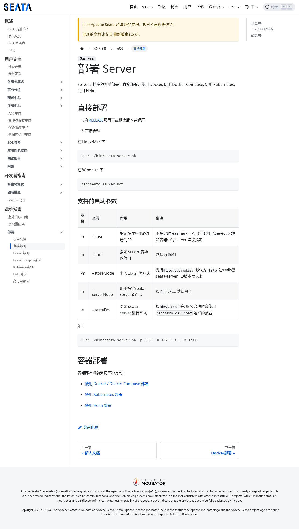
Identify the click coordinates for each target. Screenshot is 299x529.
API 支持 (14, 113)
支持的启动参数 (263, 29)
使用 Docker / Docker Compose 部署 (117, 383)
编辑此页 (90, 427)
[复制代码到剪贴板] (233, 155)
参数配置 (14, 74)
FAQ (11, 50)
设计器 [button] (215, 7)
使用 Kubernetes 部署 (103, 394)
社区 (162, 7)
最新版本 (120, 34)
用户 (187, 7)
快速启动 (14, 67)
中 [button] (253, 7)
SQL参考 (14, 142)
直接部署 (19, 246)
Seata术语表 (16, 43)
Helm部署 (20, 274)
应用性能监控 (17, 150)
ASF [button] (232, 7)
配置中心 (14, 98)
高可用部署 (21, 281)
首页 (134, 7)
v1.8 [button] (146, 7)
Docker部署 (21, 253)
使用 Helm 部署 (98, 405)
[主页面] (82, 48)
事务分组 (14, 90)
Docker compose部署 (27, 260)
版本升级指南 (18, 217)
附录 (10, 166)
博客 (175, 7)
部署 (10, 232)
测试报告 (14, 158)
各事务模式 (15, 82)
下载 (200, 7)
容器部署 (256, 35)
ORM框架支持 (18, 127)
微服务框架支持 (19, 120)
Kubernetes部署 (23, 267)
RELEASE (96, 120)
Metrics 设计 (17, 200)
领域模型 (14, 192)
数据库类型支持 (19, 134)
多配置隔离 (16, 224)
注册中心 (14, 105)
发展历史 (14, 36)
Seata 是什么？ (18, 29)
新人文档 (19, 239)
